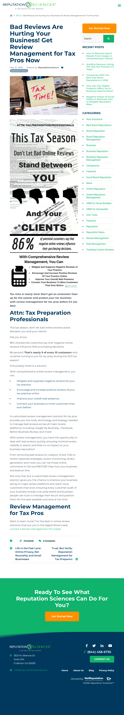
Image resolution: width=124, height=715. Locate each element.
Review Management (97, 238)
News (89, 183)
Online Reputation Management (95, 196)
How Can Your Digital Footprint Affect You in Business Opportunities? (99, 88)
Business (91, 145)
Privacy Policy (106, 670)
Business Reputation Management (97, 158)
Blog (18, 15)
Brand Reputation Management (95, 138)
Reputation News (19, 71)
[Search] (108, 38)
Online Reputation (95, 188)
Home (65, 670)
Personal (91, 220)
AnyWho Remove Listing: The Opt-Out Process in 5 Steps (100, 67)
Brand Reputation (95, 131)
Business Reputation (97, 151)
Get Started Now (99, 28)
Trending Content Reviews (100, 249)
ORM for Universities (97, 209)
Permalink (29, 541)
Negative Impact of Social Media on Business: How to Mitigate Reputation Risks (100, 101)
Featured (91, 171)
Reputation (92, 226)
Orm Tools (91, 215)
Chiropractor (93, 165)
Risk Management (96, 243)
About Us (78, 670)
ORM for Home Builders (98, 203)
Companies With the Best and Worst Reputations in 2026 (97, 78)
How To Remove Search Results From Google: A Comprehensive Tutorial (99, 56)
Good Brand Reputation (98, 177)
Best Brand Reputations (98, 125)
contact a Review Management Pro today (35, 529)
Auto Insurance (94, 119)
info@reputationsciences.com (31, 670)
